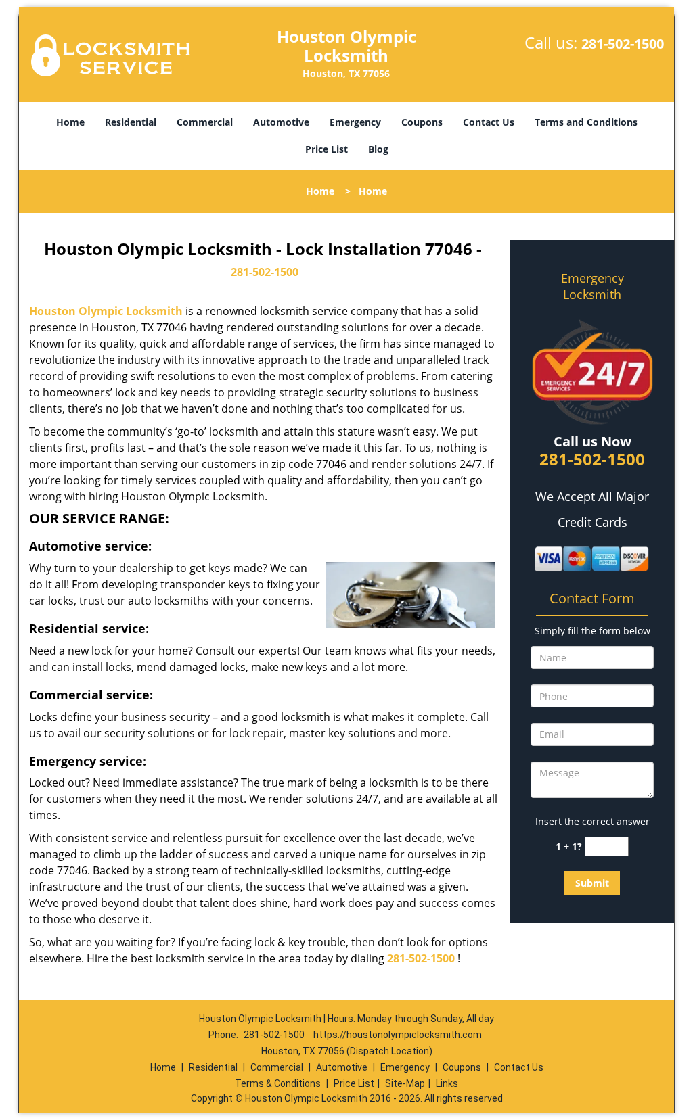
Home (70, 122)
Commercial (205, 122)
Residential (130, 122)
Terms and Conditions (586, 122)
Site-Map (405, 1083)
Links (447, 1083)
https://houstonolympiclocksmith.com (397, 1034)
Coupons (422, 122)
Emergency (355, 122)
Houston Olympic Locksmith (106, 311)
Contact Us (488, 122)
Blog (378, 149)
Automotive (281, 122)
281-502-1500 (622, 43)
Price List (326, 149)
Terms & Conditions (278, 1083)
